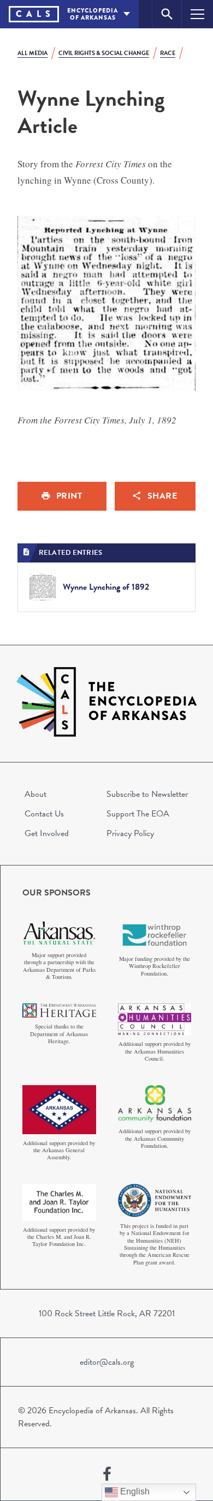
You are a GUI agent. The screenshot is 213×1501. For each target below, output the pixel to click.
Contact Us (44, 813)
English (134, 1491)
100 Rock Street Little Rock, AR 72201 (107, 1313)
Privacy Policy (130, 833)
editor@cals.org (107, 1362)
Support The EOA (137, 813)
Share (162, 496)
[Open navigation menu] (197, 14)
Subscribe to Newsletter (147, 794)
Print (69, 496)
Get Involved (47, 833)
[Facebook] (107, 1474)
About (35, 794)
